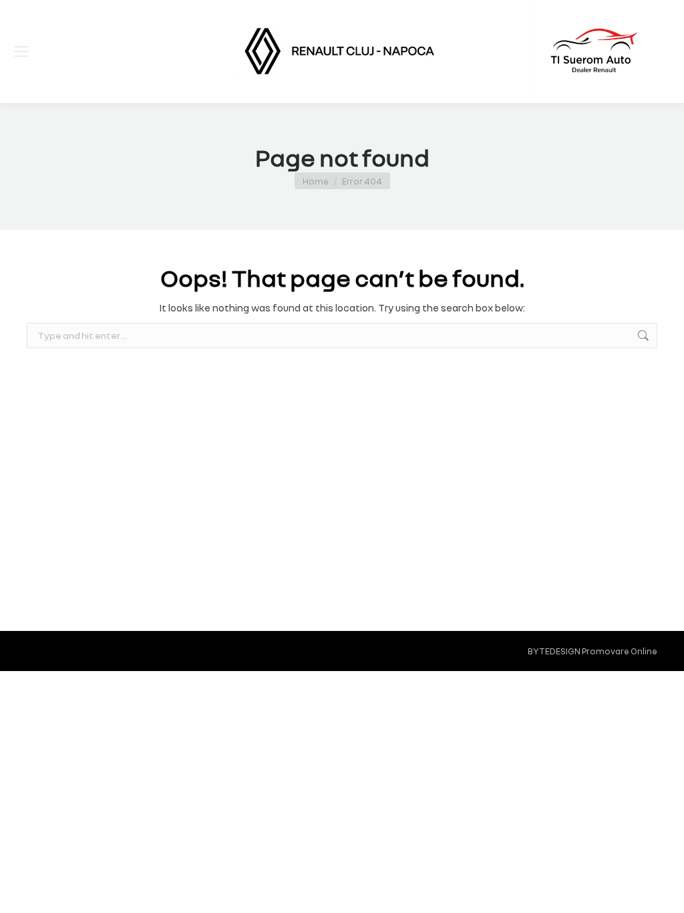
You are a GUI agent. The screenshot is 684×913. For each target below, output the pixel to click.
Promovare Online (619, 651)
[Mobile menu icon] (21, 51)
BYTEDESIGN (554, 651)
